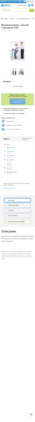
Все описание (4, 133)
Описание (11, 200)
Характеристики (13, 205)
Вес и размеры (12, 215)
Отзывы (10, 210)
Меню (32, 1)
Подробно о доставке (9, 188)
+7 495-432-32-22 (21, 5)
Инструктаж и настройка (16, 221)
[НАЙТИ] (31, 10)
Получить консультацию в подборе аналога (17, 101)
